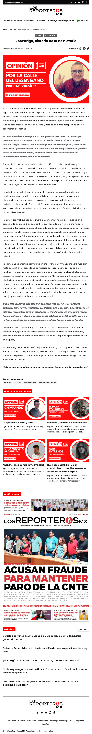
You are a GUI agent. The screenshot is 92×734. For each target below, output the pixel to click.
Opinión (18, 20)
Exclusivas (29, 20)
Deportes (83, 20)
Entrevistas (40, 20)
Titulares (8, 20)
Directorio (46, 724)
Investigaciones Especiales (61, 20)
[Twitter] (42, 712)
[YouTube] (46, 712)
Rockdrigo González (47, 383)
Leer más (83, 629)
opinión (17, 383)
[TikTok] (54, 712)
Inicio (5, 30)
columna (7, 383)
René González (50, 35)
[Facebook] (38, 712)
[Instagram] (50, 712)
